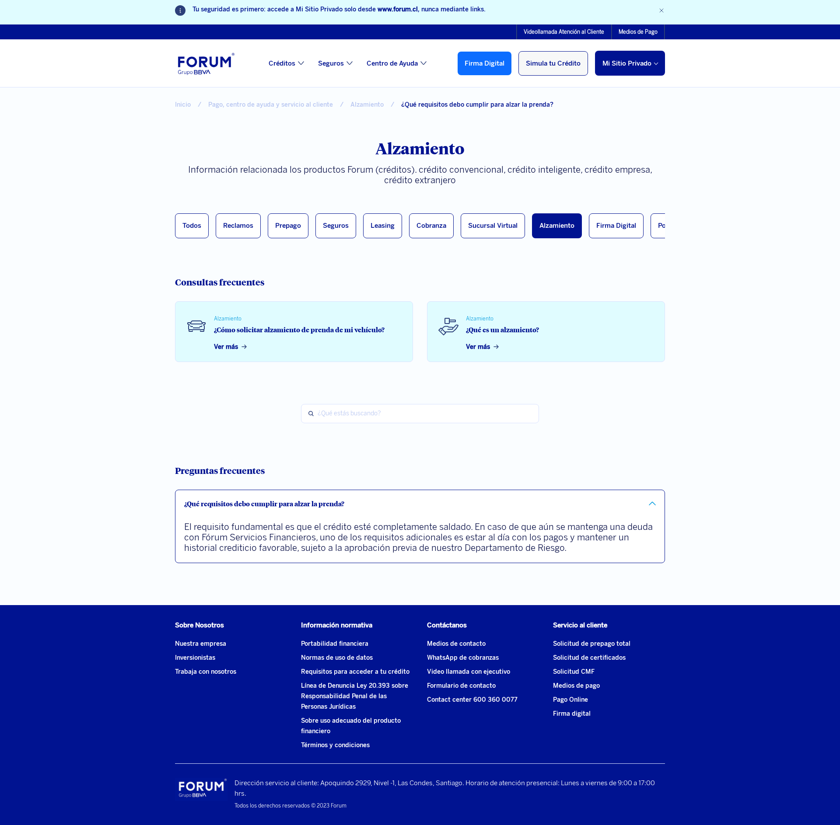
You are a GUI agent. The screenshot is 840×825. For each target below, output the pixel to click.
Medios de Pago (638, 32)
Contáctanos (447, 625)
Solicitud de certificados (589, 657)
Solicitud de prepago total (591, 643)
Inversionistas (195, 657)
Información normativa (336, 625)
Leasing (383, 226)
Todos (191, 226)
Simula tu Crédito (553, 63)
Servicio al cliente (580, 625)
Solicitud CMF (574, 671)
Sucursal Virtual (493, 226)
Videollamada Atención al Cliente (564, 32)
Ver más (226, 347)
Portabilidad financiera (334, 643)
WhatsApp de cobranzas (463, 657)
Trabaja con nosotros (205, 671)
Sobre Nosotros (199, 625)
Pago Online (570, 699)
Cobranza (431, 226)
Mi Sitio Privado (626, 63)
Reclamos (238, 226)
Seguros (331, 63)
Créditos (282, 63)
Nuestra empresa (200, 643)
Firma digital (572, 713)
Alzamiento (556, 226)
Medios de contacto (456, 643)
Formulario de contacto (461, 685)
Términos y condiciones (335, 745)
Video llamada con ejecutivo (468, 671)
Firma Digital (484, 63)
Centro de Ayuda (392, 63)
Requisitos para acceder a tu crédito (355, 671)
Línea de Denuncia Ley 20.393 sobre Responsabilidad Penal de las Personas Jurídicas (354, 696)
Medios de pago (576, 685)
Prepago (288, 226)
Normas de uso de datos (337, 657)
